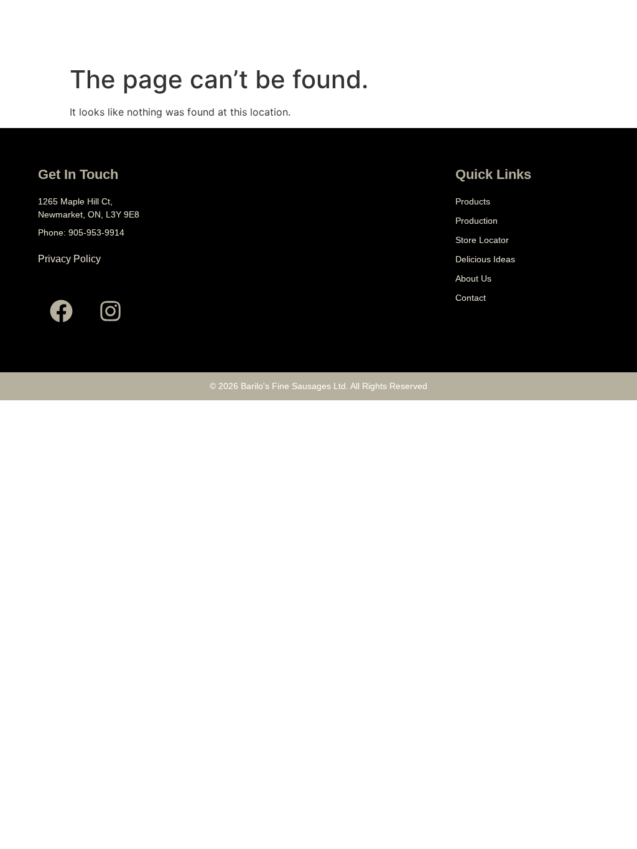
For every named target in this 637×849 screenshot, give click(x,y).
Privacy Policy (69, 259)
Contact (470, 298)
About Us (473, 278)
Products (472, 201)
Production (476, 221)
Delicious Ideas (485, 259)
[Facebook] (61, 311)
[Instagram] (110, 311)
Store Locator (482, 240)
